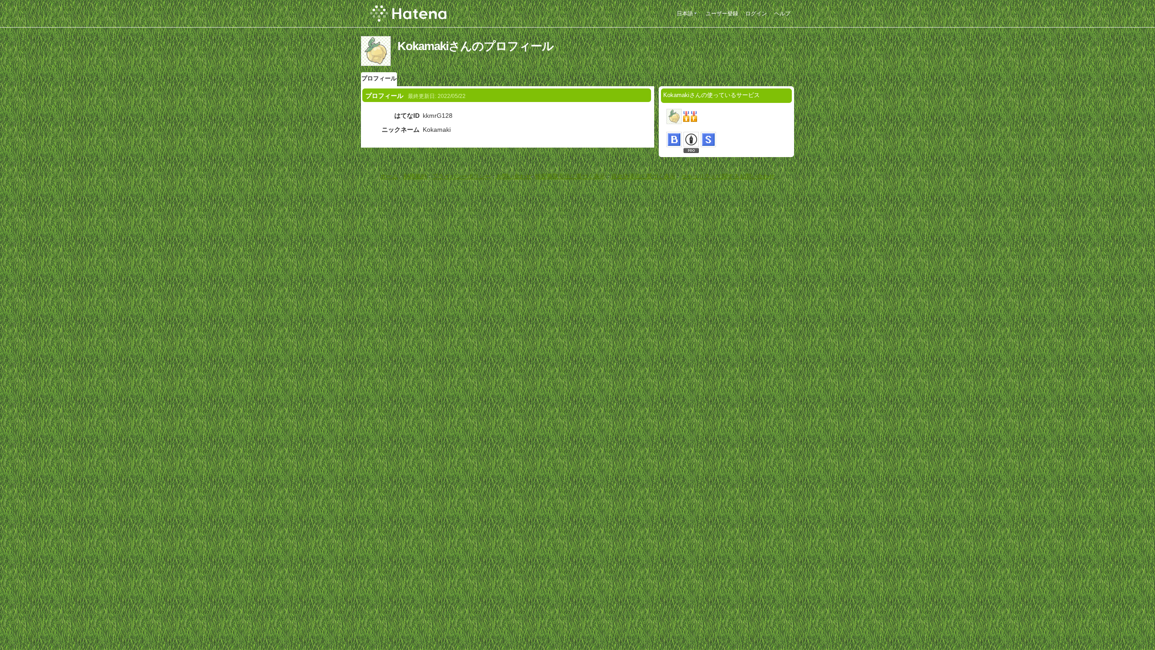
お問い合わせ (513, 176)
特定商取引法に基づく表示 (570, 176)
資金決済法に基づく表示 (643, 176)
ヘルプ (782, 13)
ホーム (389, 176)
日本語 (685, 13)
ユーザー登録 (722, 13)
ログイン (756, 13)
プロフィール (379, 78)
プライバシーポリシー (461, 176)
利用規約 (415, 176)
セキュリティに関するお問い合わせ (728, 176)
